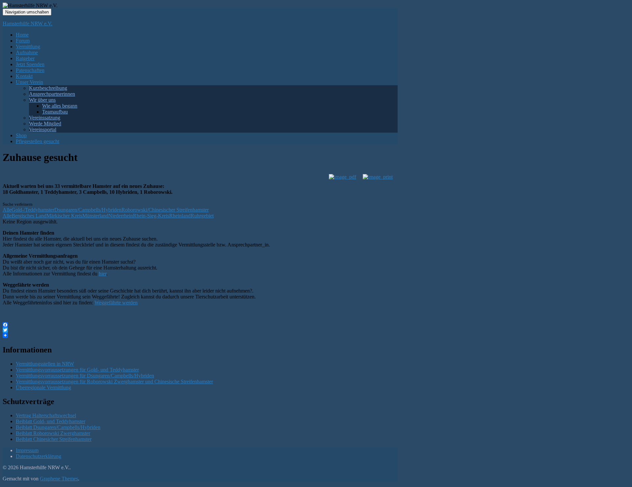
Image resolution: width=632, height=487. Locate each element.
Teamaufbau (55, 112)
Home (22, 35)
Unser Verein (29, 82)
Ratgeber (25, 58)
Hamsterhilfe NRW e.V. (27, 23)
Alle (7, 210)
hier (102, 273)
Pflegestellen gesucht (37, 141)
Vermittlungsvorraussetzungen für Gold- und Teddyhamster (77, 369)
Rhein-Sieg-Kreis (151, 215)
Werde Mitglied (45, 123)
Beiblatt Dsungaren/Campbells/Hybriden (58, 427)
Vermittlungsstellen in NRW (45, 364)
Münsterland (95, 215)
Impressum (27, 450)
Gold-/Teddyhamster (33, 210)
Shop (21, 135)
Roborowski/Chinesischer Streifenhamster (165, 210)
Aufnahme (27, 52)
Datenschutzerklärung (38, 456)
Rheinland (180, 215)
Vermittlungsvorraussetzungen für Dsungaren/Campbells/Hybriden (85, 375)
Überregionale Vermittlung (43, 387)
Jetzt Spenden (30, 64)
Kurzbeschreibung (48, 88)
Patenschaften (30, 70)
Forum (23, 40)
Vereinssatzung (44, 117)
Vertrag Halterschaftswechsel (46, 415)
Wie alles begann (59, 106)
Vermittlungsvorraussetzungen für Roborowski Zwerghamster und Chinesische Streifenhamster (114, 381)
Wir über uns (42, 100)
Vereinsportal (42, 129)
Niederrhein (120, 215)
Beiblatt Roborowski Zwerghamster (53, 433)
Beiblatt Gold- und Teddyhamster (50, 421)
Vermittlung (28, 46)
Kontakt (24, 76)
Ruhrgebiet (202, 215)
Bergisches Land (29, 215)
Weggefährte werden (116, 302)
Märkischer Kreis (64, 215)
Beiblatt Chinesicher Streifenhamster (54, 439)
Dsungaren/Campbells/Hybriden (87, 210)
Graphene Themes (59, 478)
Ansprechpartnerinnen (52, 94)
